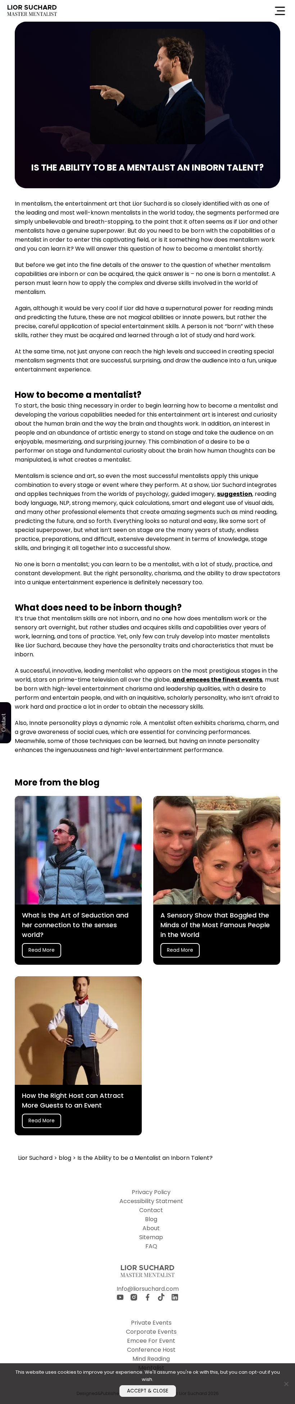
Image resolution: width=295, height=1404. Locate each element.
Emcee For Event (151, 1341)
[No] (286, 1383)
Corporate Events (151, 1332)
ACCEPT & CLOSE (147, 1390)
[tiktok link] (161, 1298)
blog (66, 1158)
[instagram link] (134, 1298)
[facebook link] (147, 1298)
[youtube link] (120, 1298)
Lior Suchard (36, 1158)
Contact (151, 1210)
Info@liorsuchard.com (148, 1289)
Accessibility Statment (151, 1201)
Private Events (151, 1323)
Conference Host (151, 1350)
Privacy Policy (151, 1192)
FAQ (151, 1246)
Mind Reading (151, 1359)
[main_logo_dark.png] (32, 10)
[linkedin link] (175, 1298)
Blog (151, 1219)
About (151, 1228)
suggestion (234, 494)
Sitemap (151, 1237)
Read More (41, 950)
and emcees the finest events (217, 679)
